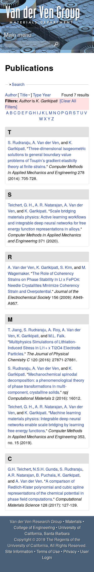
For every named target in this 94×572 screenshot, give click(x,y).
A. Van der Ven (45, 142)
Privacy (70, 551)
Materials (73, 521)
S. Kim (66, 267)
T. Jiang (15, 330)
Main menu (17, 34)
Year (46, 95)
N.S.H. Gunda (45, 469)
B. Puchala (46, 475)
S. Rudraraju (19, 142)
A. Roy (54, 330)
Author (11, 95)
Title (24, 95)
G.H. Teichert (19, 469)
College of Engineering (34, 527)
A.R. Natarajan (21, 475)
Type (37, 95)
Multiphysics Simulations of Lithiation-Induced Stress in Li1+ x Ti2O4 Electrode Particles (44, 348)
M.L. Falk (56, 336)
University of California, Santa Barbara (52, 530)
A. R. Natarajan (48, 205)
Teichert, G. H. (20, 205)
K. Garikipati (35, 211)
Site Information (19, 551)
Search (18, 84)
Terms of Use (48, 551)
